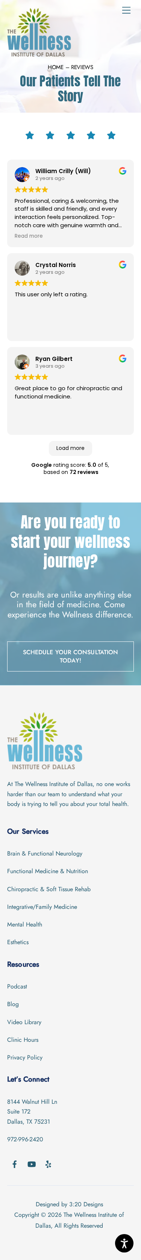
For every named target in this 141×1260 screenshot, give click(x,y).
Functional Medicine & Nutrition (47, 871)
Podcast (17, 986)
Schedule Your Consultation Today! (70, 656)
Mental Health (24, 924)
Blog (13, 1004)
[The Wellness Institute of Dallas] (39, 53)
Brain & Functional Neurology (44, 853)
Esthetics (18, 942)
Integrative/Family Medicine (42, 906)
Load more (70, 448)
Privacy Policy (24, 1057)
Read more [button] (29, 236)
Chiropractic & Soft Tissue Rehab (49, 889)
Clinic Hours (22, 1039)
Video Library (24, 1022)
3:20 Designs (86, 1204)
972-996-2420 (25, 1139)
